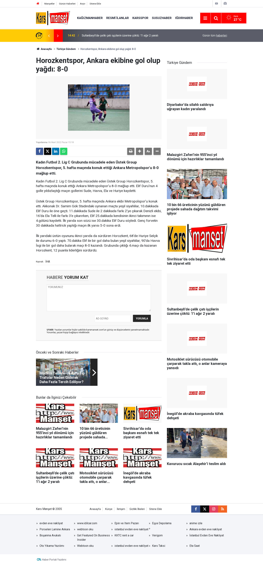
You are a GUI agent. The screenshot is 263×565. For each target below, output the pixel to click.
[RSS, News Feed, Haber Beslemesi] (222, 509)
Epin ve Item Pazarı (127, 523)
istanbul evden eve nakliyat (131, 529)
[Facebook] (39, 151)
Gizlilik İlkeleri (137, 509)
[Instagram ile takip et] (213, 509)
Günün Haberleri (67, 3)
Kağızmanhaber (90, 18)
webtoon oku (85, 529)
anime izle (195, 523)
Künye (108, 509)
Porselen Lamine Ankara (55, 529)
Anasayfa (46, 49)
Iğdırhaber (184, 18)
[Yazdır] (130, 151)
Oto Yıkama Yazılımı (52, 545)
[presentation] (48, 35)
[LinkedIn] (55, 151)
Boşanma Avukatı (50, 535)
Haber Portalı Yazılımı (54, 559)
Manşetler (49, 3)
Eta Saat (194, 545)
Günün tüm (215, 35)
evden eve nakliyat (51, 523)
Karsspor (140, 18)
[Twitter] (47, 151)
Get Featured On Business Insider (93, 537)
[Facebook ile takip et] (195, 509)
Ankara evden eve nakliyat (205, 529)
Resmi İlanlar (117, 18)
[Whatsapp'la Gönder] (63, 151)
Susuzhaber (162, 18)
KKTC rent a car (124, 535)
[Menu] (205, 18)
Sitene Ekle (95, 3)
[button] (139, 151)
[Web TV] (216, 3)
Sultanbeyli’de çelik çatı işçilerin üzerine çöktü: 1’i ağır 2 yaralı (120, 35)
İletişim (121, 509)
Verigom (157, 535)
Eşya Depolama (161, 523)
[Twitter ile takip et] (204, 509)
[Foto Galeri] (225, 3)
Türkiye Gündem (66, 49)
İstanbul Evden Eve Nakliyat (206, 535)
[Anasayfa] (38, 3)
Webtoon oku (85, 545)
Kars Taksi (158, 545)
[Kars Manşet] (53, 17)
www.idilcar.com (87, 523)
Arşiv (82, 3)
